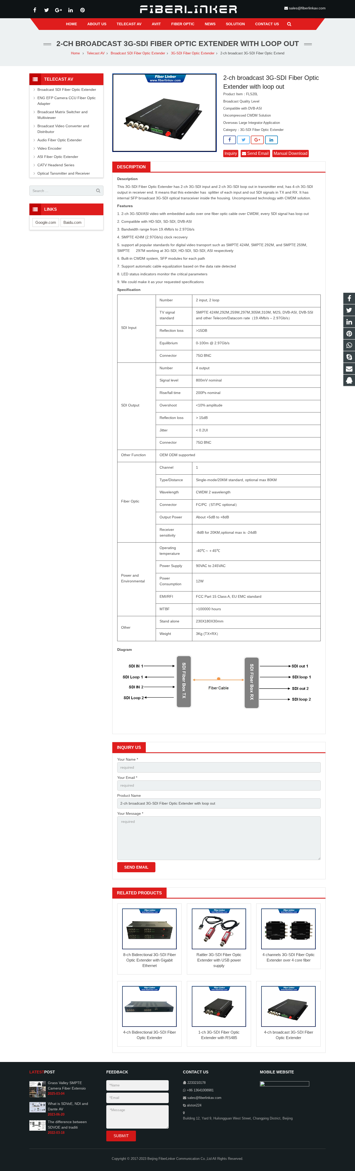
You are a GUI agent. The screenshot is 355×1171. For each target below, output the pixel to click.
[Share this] (229, 140)
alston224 (194, 1105)
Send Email (257, 153)
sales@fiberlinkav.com (307, 8)
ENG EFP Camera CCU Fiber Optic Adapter (66, 101)
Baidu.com (72, 222)
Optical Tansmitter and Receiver (63, 173)
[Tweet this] (243, 140)
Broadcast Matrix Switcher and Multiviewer (62, 115)
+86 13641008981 (200, 1090)
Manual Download (290, 153)
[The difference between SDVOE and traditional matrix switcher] (37, 1129)
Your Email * (127, 777)
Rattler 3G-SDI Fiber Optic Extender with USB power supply (218, 960)
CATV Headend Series (55, 165)
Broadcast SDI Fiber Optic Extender (138, 53)
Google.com (45, 222)
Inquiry (231, 153)
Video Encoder (49, 148)
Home (75, 53)
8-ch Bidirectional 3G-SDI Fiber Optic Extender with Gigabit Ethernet (149, 960)
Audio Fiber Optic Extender (59, 140)
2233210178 (196, 1083)
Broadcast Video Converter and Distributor (63, 129)
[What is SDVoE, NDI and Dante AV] (37, 1111)
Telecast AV (96, 53)
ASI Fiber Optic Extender (57, 157)
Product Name (129, 795)
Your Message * (130, 813)
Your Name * (127, 759)
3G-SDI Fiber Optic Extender (192, 53)
